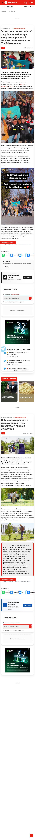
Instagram (4, 86)
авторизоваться (15, 294)
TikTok (11, 86)
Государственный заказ (19, 28)
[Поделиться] (31, 835)
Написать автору (29, 47)
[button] (29, 6)
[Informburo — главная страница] (11, 2)
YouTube (22, 84)
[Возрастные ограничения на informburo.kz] (25, 2)
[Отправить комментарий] (30, 298)
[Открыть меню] (2, 2)
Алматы (6, 266)
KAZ (32, 2)
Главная (3, 11)
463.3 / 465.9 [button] (8, 6)
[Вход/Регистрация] (29, 2)
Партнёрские (11, 11)
